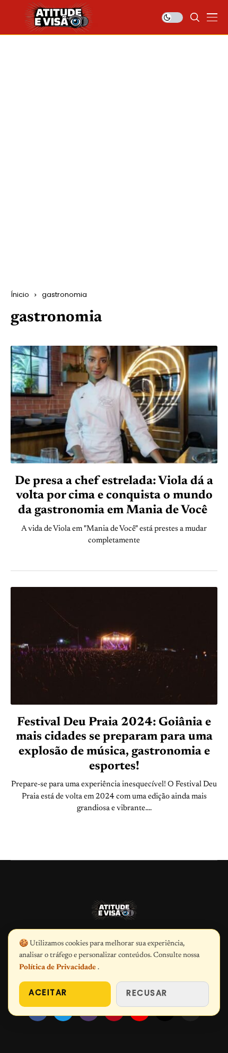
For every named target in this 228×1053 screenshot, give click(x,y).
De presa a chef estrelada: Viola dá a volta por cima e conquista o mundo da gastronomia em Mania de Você (114, 495)
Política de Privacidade (58, 967)
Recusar (147, 992)
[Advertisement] (114, 170)
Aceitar (48, 992)
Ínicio (20, 294)
